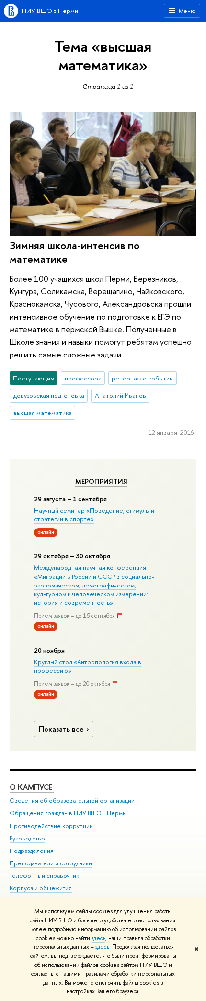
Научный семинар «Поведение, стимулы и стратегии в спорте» (94, 514)
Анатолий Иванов (120, 395)
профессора (83, 378)
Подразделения (32, 851)
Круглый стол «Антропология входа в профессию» (87, 666)
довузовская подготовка (48, 395)
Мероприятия (101, 481)
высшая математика (42, 412)
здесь (98, 938)
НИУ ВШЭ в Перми (50, 10)
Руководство (27, 838)
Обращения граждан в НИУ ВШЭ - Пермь (67, 813)
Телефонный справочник (44, 876)
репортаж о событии (142, 378)
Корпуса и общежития (41, 888)
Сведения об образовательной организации (72, 800)
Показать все (61, 729)
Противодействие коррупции (51, 826)
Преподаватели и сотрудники (51, 863)
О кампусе (32, 787)
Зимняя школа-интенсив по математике (74, 252)
